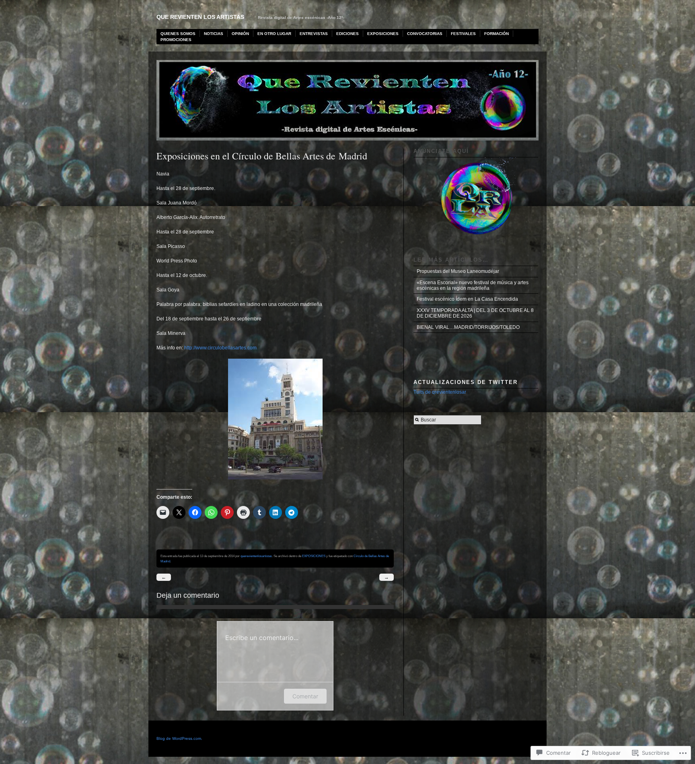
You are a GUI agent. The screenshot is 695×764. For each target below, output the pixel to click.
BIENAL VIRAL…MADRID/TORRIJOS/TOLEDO (468, 327)
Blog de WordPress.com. (179, 738)
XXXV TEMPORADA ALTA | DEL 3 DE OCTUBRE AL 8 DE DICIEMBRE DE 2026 (475, 313)
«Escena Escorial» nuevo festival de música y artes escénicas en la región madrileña (472, 285)
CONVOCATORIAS (424, 33)
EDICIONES (347, 33)
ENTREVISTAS (314, 33)
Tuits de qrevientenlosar (439, 392)
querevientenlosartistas (256, 556)
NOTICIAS (213, 33)
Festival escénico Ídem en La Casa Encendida (467, 299)
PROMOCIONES (175, 39)
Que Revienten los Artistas (200, 17)
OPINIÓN (240, 33)
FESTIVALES (463, 33)
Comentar (305, 696)
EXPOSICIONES (383, 33)
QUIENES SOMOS (177, 33)
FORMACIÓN (496, 33)
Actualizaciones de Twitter (465, 382)
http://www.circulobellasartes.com (220, 348)
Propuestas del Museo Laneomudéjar (458, 271)
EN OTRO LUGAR (274, 33)
